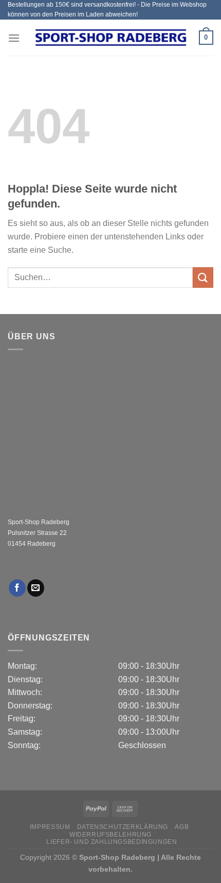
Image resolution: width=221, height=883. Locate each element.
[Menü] (14, 37)
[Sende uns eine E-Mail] (35, 588)
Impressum (50, 826)
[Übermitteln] (203, 277)
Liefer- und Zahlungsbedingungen (111, 841)
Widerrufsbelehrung (110, 834)
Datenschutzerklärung (122, 826)
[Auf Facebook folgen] (17, 588)
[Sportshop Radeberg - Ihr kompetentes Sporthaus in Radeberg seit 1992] (110, 37)
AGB (182, 826)
